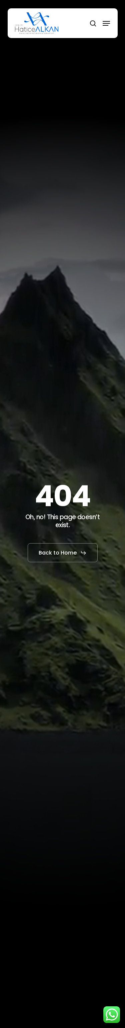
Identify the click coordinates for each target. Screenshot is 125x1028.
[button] (106, 23)
